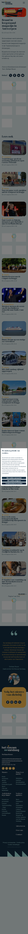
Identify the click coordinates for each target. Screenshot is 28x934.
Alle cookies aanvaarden (14, 478)
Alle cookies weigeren (14, 480)
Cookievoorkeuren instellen (14, 483)
